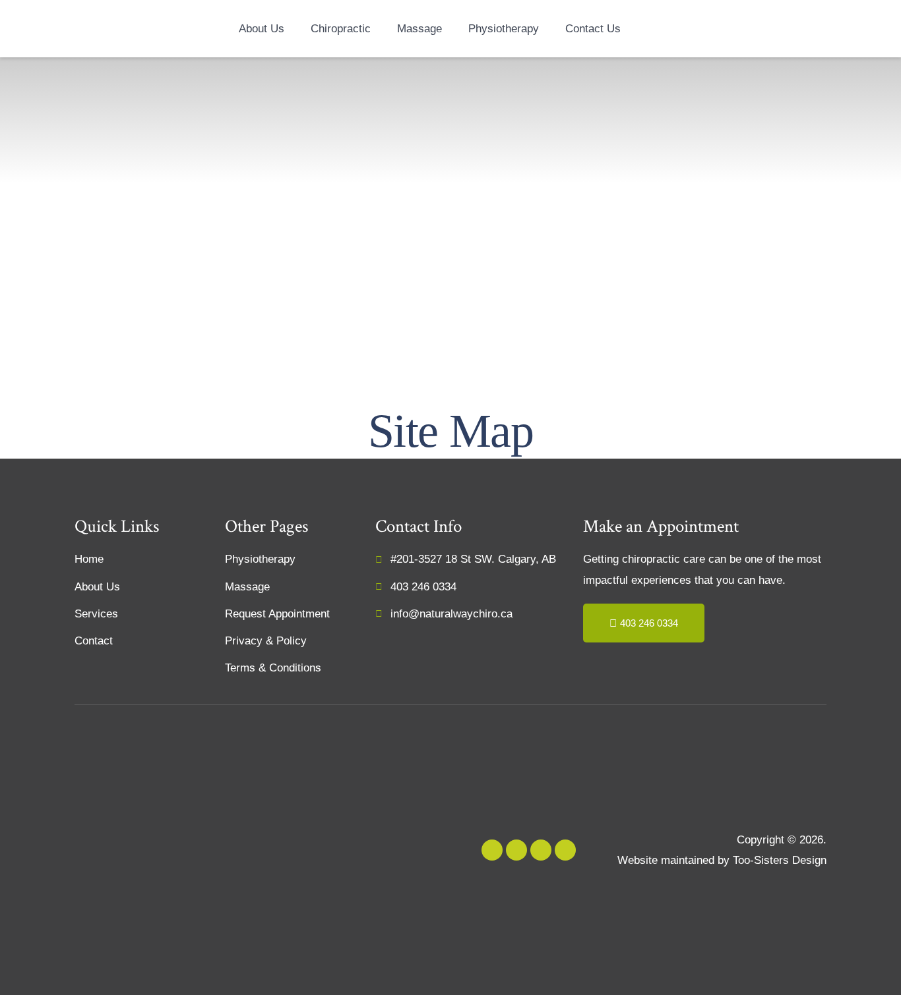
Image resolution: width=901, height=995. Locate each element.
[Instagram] (565, 850)
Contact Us (593, 28)
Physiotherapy (503, 28)
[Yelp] (492, 850)
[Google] (516, 850)
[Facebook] (540, 850)
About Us (261, 28)
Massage (419, 28)
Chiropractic (341, 28)
